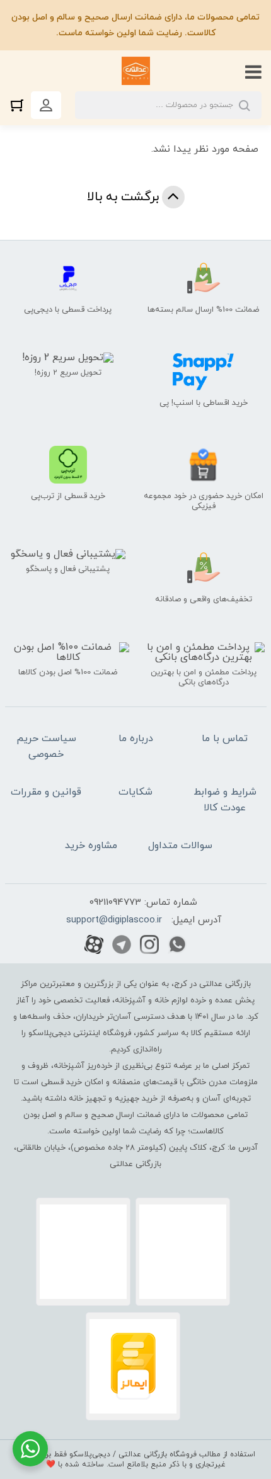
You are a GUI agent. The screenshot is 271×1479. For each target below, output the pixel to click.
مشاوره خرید (91, 846)
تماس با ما (225, 738)
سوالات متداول (180, 846)
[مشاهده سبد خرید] (20, 104)
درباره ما (135, 738)
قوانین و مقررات (46, 792)
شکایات (135, 792)
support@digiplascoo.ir (114, 920)
